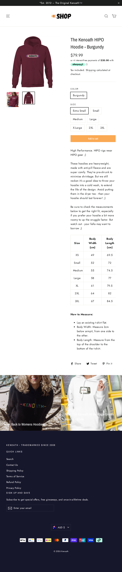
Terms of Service (15, 476)
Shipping (91, 70)
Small (96, 111)
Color (75, 88)
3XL (102, 128)
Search (10, 459)
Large (93, 119)
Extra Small (79, 111)
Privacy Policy (13, 488)
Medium (78, 119)
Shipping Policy (14, 470)
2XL (91, 128)
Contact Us (12, 465)
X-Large (77, 128)
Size (73, 104)
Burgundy (78, 95)
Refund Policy (13, 482)
